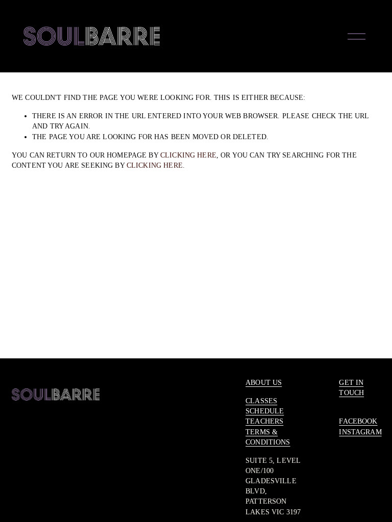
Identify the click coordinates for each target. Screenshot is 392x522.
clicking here (188, 155)
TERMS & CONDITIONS (268, 437)
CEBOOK (363, 421)
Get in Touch (351, 387)
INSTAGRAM (360, 432)
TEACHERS (264, 421)
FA (343, 421)
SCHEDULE (265, 411)
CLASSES (261, 401)
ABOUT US (264, 382)
